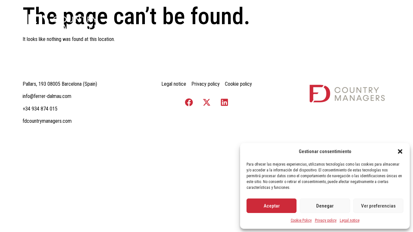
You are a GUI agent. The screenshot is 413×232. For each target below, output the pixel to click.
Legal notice (349, 220)
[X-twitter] (206, 102)
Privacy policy (326, 220)
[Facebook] (189, 102)
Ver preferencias (378, 206)
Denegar (325, 206)
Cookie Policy (301, 220)
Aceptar (272, 206)
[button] (400, 151)
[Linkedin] (224, 102)
